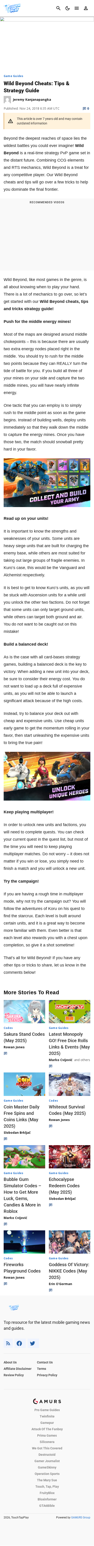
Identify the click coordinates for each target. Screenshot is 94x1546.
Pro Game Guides (47, 1410)
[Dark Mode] (67, 8)
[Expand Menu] (76, 8)
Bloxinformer (47, 1499)
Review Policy (14, 1375)
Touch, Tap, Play (47, 1486)
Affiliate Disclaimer (17, 1369)
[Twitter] (33, 1343)
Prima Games (47, 1435)
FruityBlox (47, 1493)
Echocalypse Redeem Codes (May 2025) (64, 1186)
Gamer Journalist (47, 1461)
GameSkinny (47, 1467)
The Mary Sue (47, 1480)
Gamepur (47, 1423)
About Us (10, 1362)
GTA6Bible (47, 1505)
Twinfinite (47, 1416)
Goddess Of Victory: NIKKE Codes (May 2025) (69, 1271)
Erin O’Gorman (60, 1284)
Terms (41, 1369)
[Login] (85, 8)
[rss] (8, 1343)
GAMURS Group (80, 1517)
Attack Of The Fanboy (47, 1429)
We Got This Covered (47, 1448)
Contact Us (45, 1362)
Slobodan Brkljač (17, 1132)
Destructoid (47, 1454)
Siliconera (47, 1442)
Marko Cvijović (60, 1060)
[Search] (58, 8)
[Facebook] (20, 1343)
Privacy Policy (47, 1375)
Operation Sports (47, 1474)
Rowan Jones (14, 1047)
